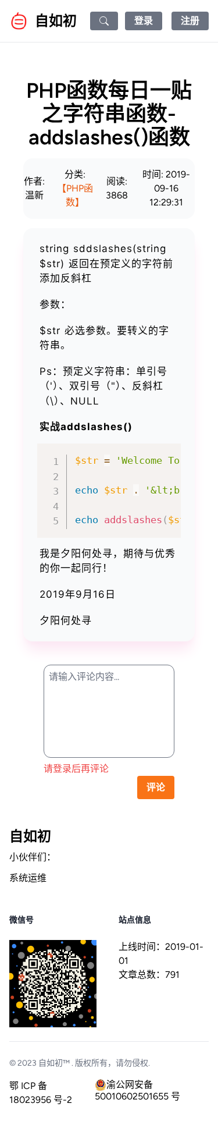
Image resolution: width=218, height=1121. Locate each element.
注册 (190, 20)
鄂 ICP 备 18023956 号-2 (40, 1092)
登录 (143, 20)
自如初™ (54, 1063)
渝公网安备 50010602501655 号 (137, 1085)
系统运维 (28, 878)
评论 (155, 787)
